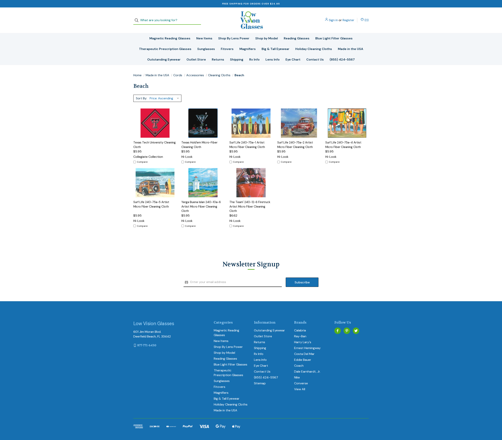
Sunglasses (206, 49)
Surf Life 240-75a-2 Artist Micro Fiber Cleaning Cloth (295, 145)
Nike (297, 377)
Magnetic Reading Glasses (169, 38)
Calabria (300, 330)
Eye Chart (293, 59)
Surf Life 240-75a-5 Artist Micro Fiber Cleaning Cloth (151, 204)
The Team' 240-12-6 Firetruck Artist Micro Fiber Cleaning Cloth (249, 206)
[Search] (137, 20)
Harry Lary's (302, 342)
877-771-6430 (146, 345)
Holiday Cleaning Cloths (313, 49)
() (366, 20)
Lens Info (273, 59)
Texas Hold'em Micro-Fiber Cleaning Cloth (199, 145)
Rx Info (254, 59)
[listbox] (165, 98)
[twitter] (356, 330)
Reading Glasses (296, 38)
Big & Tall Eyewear (275, 49)
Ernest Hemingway (307, 348)
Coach (299, 366)
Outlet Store (196, 59)
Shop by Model (266, 38)
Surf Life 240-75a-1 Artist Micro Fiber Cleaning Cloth (247, 145)
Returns (218, 59)
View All (299, 389)
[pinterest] (346, 330)
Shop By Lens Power (233, 38)
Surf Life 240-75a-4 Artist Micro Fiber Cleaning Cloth (343, 145)
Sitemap (260, 383)
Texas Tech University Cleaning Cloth (154, 145)
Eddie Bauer (302, 360)
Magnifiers (247, 49)
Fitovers (227, 49)
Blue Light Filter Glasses (334, 38)
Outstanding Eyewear (164, 59)
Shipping (236, 59)
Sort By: (141, 98)
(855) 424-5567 (342, 59)
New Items (204, 38)
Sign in (333, 20)
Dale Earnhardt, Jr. (307, 371)
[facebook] (337, 330)
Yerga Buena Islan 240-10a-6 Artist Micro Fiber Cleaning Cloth (201, 206)
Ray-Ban (300, 336)
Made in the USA (350, 49)
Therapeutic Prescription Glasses (165, 49)
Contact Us (315, 59)
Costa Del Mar (304, 354)
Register (348, 20)
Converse (301, 383)
